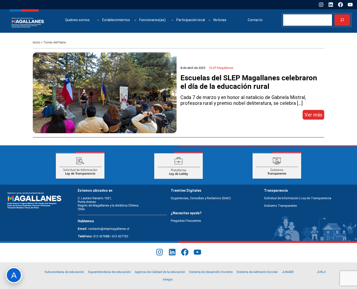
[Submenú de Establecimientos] (135, 20)
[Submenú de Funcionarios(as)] (172, 20)
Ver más (314, 116)
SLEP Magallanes (221, 68)
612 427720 (120, 236)
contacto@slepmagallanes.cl (108, 229)
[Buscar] (342, 20)
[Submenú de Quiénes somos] (98, 20)
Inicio (36, 42)
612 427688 (101, 236)
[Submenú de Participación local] (209, 20)
